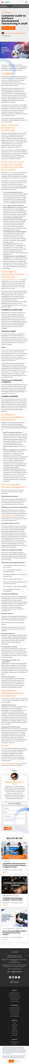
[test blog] (14, 850)
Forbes (10, 172)
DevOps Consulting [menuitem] (14, 999)
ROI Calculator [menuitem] (15, 1035)
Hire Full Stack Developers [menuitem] (14, 1007)
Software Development (8, 928)
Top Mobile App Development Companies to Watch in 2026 (12, 899)
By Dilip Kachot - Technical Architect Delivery (13, 869)
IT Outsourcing (6, 861)
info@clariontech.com (16, 968)
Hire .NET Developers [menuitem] (14, 1012)
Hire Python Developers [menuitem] (14, 1010)
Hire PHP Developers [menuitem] (14, 1016)
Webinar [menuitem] (14, 1027)
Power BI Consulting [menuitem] (14, 1001)
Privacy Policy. (9, 1053)
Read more (5, 872)
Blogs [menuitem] (14, 1022)
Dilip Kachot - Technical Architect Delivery (15, 33)
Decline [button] (17, 1061)
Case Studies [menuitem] (14, 1025)
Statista (3, 138)
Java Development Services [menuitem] (14, 997)
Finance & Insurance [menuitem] (14, 1042)
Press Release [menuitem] (15, 1033)
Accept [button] (11, 1061)
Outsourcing (5, 12)
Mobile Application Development (10, 895)
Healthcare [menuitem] (14, 1044)
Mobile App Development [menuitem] (14, 995)
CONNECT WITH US (8, 28)
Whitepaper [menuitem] (14, 1029)
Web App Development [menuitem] (15, 993)
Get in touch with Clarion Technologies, (11, 763)
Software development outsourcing (10, 279)
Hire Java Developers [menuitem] (14, 1014)
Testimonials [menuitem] (14, 1031)
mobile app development (7, 515)
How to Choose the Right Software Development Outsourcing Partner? (14, 932)
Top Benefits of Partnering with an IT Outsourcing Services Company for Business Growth (14, 865)
